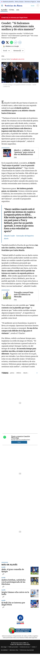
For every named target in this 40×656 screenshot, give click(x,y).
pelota (12, 373)
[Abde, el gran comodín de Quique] (35, 570)
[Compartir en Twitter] (7, 43)
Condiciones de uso (25, 647)
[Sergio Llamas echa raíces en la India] (35, 593)
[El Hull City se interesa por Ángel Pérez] (35, 604)
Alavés (25, 373)
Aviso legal (4, 647)
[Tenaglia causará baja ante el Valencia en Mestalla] (7, 295)
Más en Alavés (9, 564)
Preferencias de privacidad (27, 650)
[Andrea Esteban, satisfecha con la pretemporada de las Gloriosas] (35, 581)
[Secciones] (2, 5)
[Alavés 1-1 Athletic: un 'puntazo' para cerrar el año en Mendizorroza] (7, 153)
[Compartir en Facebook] (3, 43)
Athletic (18, 373)
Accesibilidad (4, 650)
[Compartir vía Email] (20, 43)
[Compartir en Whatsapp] (11, 43)
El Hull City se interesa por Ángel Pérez (14, 17)
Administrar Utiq (14, 650)
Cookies (34, 647)
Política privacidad (13, 647)
